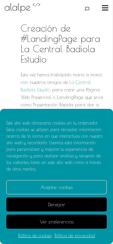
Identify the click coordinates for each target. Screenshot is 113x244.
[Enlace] (22, 8)
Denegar (56, 204)
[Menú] (105, 8)
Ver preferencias (56, 221)
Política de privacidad (75, 235)
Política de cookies (34, 235)
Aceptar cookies (56, 187)
